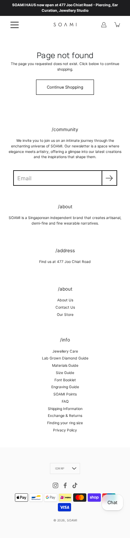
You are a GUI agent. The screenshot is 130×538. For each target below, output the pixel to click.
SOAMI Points (65, 394)
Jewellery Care (65, 351)
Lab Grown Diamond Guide (65, 358)
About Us (65, 300)
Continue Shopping (65, 87)
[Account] (103, 24)
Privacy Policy (65, 430)
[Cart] (117, 24)
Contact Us (65, 307)
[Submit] (109, 178)
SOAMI (72, 520)
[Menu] (14, 25)
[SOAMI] (65, 24)
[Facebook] (65, 485)
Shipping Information (65, 409)
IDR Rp (59, 468)
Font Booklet (65, 380)
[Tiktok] (75, 485)
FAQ (65, 401)
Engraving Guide (65, 387)
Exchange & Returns (65, 415)
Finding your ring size (65, 423)
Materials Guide (65, 365)
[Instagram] (55, 485)
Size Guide (65, 373)
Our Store (65, 314)
